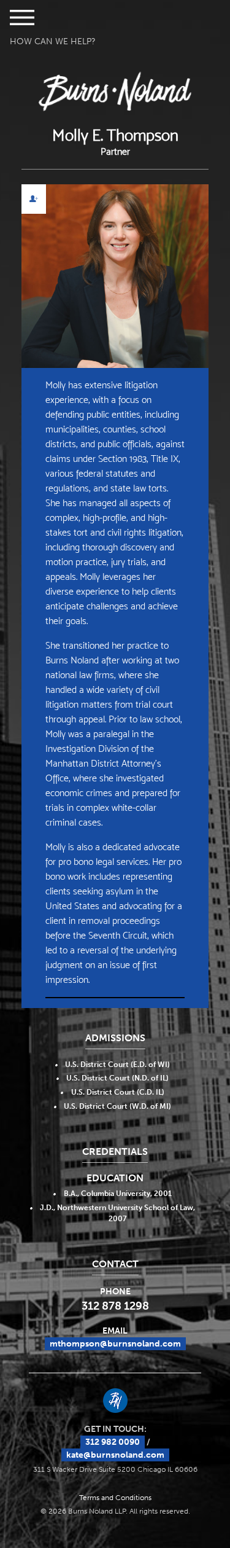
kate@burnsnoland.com (115, 1455)
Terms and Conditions (115, 1497)
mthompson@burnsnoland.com (115, 1344)
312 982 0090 (112, 1442)
